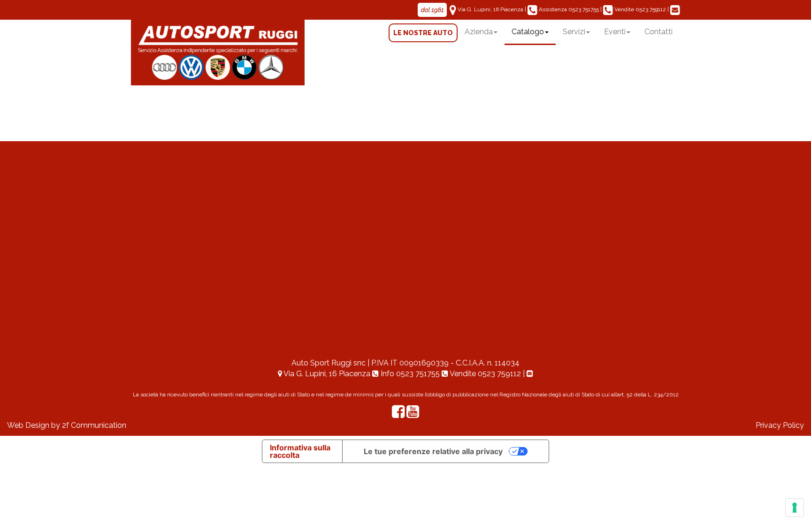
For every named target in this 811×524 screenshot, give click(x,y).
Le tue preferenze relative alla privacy (433, 451)
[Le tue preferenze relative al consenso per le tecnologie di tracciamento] (794, 507)
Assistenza (568, 9)
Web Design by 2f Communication (66, 425)
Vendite (639, 9)
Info (409, 373)
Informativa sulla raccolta (300, 451)
